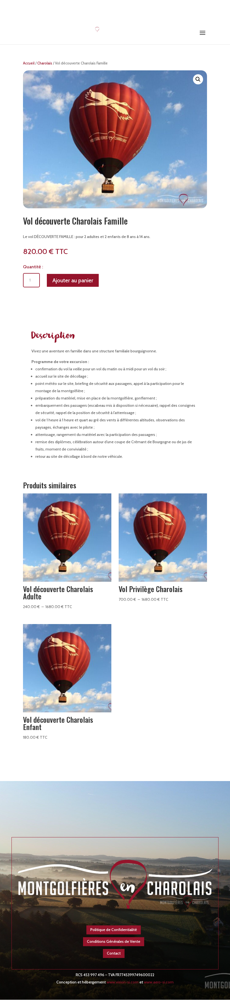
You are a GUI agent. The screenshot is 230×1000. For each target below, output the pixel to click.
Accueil (28, 63)
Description (53, 336)
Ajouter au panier (72, 280)
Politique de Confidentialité (113, 929)
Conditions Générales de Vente (113, 941)
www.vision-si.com (123, 982)
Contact (114, 953)
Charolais (44, 63)
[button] (198, 79)
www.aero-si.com (159, 982)
